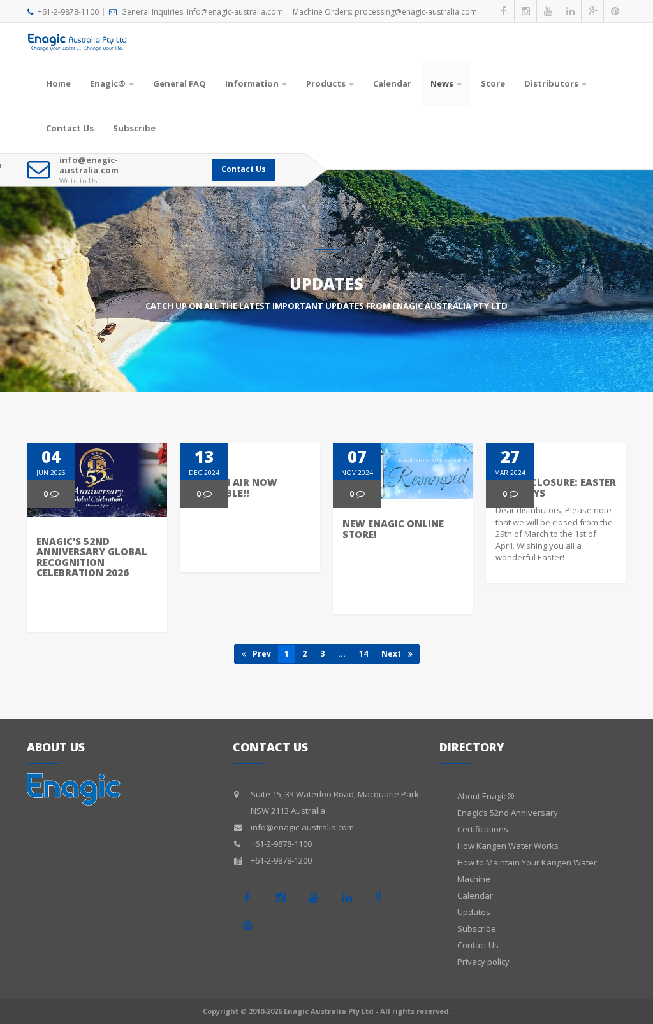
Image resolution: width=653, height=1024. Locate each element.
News (441, 83)
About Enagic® (486, 796)
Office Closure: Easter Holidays (555, 487)
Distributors (551, 83)
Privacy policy (483, 961)
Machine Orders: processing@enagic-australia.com (385, 11)
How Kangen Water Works (508, 845)
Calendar (392, 83)
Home (58, 83)
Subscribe (134, 128)
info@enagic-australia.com (89, 165)
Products (326, 83)
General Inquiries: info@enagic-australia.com (202, 11)
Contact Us (70, 128)
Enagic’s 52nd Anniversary (507, 812)
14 (363, 653)
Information (252, 83)
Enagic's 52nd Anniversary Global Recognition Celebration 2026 (91, 557)
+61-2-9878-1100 (68, 11)
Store (493, 83)
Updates (473, 912)
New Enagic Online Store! (393, 529)
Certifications (482, 829)
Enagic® (108, 83)
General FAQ (179, 83)
